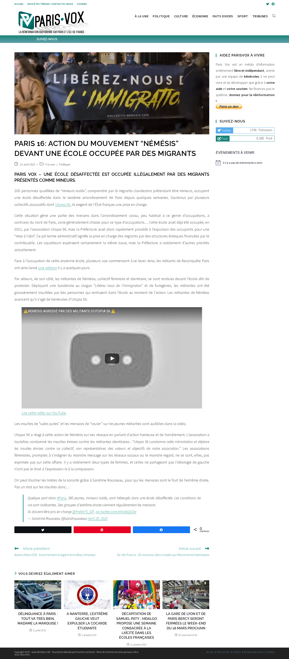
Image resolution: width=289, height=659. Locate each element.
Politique (64, 164)
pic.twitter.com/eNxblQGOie (116, 511)
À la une (50, 164)
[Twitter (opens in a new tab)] (267, 4)
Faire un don (223, 651)
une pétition (47, 267)
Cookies (82, 4)
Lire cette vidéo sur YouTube (44, 412)
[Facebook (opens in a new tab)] (272, 4)
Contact (237, 651)
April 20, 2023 (97, 518)
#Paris (61, 497)
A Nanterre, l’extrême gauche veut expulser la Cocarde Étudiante (87, 621)
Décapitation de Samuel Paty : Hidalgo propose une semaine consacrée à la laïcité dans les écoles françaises (136, 626)
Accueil (19, 4)
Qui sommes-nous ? (254, 651)
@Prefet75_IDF (83, 511)
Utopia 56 (62, 204)
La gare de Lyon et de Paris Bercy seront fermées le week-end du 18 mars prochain (186, 621)
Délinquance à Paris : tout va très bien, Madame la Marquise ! (38, 618)
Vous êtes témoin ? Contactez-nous (50, 4)
